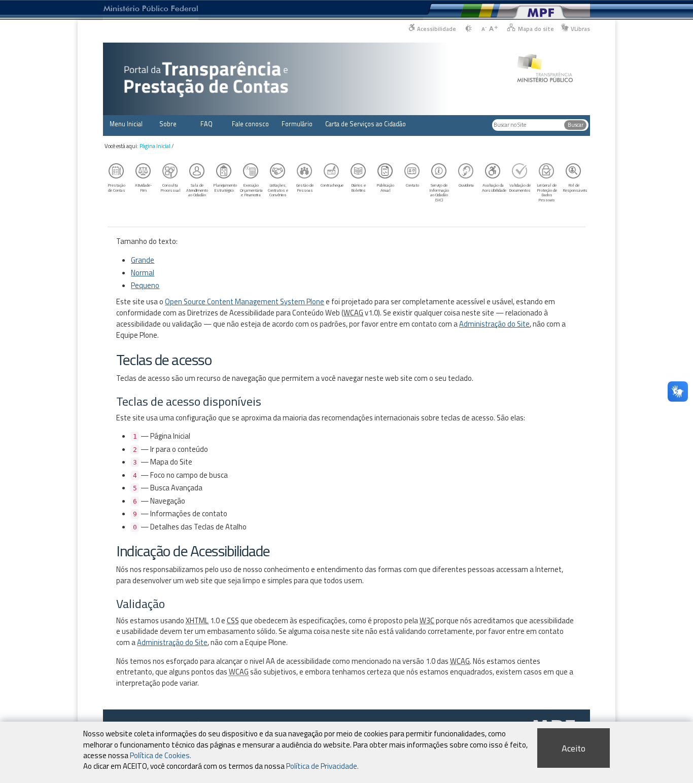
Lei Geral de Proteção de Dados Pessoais (547, 192)
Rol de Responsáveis (575, 187)
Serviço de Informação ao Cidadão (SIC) (439, 192)
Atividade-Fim (143, 187)
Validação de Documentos (520, 187)
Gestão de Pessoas (305, 187)
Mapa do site (536, 28)
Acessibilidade (436, 28)
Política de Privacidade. (322, 765)
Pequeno (145, 285)
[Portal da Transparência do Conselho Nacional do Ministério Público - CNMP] (545, 62)
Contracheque (332, 185)
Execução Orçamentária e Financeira (251, 190)
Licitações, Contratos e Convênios (278, 190)
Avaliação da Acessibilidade (494, 187)
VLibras (580, 28)
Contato (412, 185)
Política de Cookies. (160, 755)
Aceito (573, 748)
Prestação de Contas (116, 187)
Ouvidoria (466, 185)
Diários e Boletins (358, 187)
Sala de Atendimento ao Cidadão (197, 190)
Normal (142, 272)
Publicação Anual (385, 187)
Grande (142, 260)
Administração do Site (494, 324)
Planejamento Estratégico (225, 187)
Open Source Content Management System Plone (244, 301)
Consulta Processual (170, 187)
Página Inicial (155, 146)
